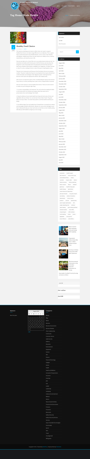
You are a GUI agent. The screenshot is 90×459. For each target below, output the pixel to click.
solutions (73, 205)
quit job (67, 200)
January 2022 (62, 144)
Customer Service (50, 336)
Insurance (48, 375)
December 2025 (62, 81)
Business (64, 6)
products (61, 200)
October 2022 (62, 123)
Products (48, 407)
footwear (75, 184)
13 (36, 321)
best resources (63, 175)
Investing (48, 378)
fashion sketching (72, 182)
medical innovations (71, 196)
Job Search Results (63, 193)
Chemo (72, 177)
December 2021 (62, 147)
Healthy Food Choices (75, 15)
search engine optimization (65, 202)
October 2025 (62, 86)
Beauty (47, 315)
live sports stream (73, 193)
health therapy (63, 189)
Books (47, 320)
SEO (74, 202)
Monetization (62, 198)
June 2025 (61, 97)
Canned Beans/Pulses (64, 177)
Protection (48, 409)
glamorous (62, 186)
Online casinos (70, 198)
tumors (74, 214)
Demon (75, 180)
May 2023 (61, 112)
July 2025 (61, 94)
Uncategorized (49, 436)
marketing (48, 391)
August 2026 (62, 63)
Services (48, 420)
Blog (47, 318)
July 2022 (61, 131)
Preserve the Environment (52, 404)
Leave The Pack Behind (29, 2)
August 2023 (62, 110)
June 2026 (61, 65)
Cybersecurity (49, 339)
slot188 (60, 40)
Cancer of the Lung (72, 175)
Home (58, 6)
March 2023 (61, 115)
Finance (47, 357)
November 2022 (62, 120)
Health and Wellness (50, 370)
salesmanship (74, 200)
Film (47, 354)
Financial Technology (50, 360)
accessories (62, 173)
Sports (78, 6)
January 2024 (62, 107)
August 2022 (62, 128)
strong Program (63, 212)
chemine (19, 49)
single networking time (64, 205)
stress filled (71, 209)
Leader (47, 386)
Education (48, 344)
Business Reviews (50, 328)
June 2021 (61, 162)
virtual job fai (69, 216)
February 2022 (62, 141)
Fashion (48, 352)
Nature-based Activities (51, 401)
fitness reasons (63, 184)
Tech (47, 430)
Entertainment (49, 346)
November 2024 (62, 99)
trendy (69, 214)
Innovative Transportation (52, 373)
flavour (69, 184)
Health (25, 49)
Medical (47, 396)
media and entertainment (52, 394)
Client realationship (50, 331)
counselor (62, 180)
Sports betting (63, 207)
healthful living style (70, 186)
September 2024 (62, 105)
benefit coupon (70, 173)
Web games (48, 438)
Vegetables (62, 216)
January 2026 (62, 78)
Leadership (48, 388)
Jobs (47, 381)
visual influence (63, 218)
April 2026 (61, 71)
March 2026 (61, 73)
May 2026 (61, 68)
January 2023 (62, 118)
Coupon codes (69, 180)
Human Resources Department (66, 191)
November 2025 (62, 84)
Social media (71, 6)
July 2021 (61, 160)
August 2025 (62, 92)
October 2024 (62, 102)
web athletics (71, 218)
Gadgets (48, 362)
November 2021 (62, 149)
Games (47, 365)
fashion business (63, 182)
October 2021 (62, 152)
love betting (62, 196)
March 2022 (61, 139)
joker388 (61, 283)
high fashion (70, 189)
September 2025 (62, 89)
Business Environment (51, 326)
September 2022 (62, 126)
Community (48, 333)
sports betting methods (72, 207)
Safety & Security (50, 415)
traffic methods (71, 212)
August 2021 (62, 157)
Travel (47, 433)
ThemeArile (58, 446)
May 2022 (61, 136)
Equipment (48, 349)
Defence (48, 341)
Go (77, 52)
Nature (47, 399)
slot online (61, 37)
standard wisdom (63, 209)
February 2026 (62, 76)
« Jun (29, 331)
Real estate (48, 412)
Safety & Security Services (52, 417)
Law (47, 383)
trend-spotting (63, 214)
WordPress (45, 446)
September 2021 (62, 154)
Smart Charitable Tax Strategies (53, 422)
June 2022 (61, 133)
